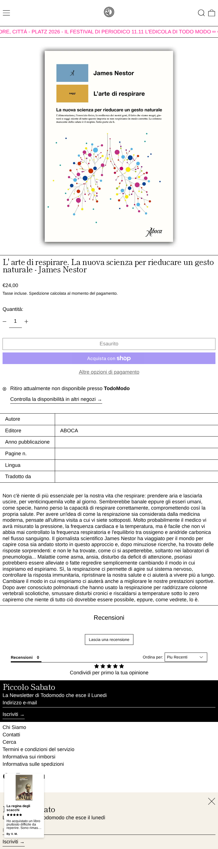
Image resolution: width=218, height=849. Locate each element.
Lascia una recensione (109, 639)
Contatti (11, 734)
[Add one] (26, 321)
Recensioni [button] (22, 657)
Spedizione (39, 293)
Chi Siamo (14, 727)
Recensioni (109, 617)
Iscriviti (10, 714)
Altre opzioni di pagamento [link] (109, 372)
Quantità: (13, 309)
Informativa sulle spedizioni (33, 764)
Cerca (9, 742)
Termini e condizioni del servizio (38, 749)
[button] (201, 13)
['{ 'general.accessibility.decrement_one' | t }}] (4, 321)
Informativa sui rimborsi (29, 757)
